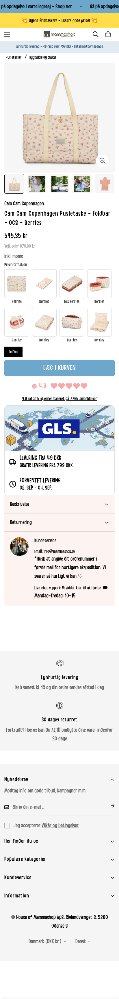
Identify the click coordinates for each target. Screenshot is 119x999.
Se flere (13, 352)
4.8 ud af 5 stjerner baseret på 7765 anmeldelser (59, 398)
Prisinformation (15, 264)
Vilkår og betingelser (60, 825)
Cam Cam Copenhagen (24, 204)
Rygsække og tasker (43, 57)
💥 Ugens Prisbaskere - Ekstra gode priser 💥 (60, 20)
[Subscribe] (108, 805)
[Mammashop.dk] (59, 34)
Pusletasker (14, 57)
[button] (108, 34)
